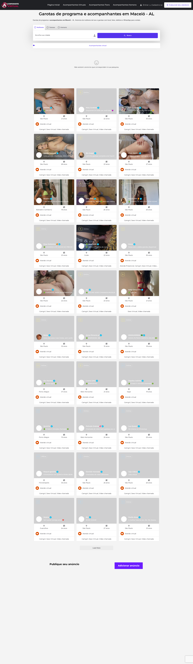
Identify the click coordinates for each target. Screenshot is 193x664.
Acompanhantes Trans (99, 5)
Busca (128, 35)
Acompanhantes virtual (98, 45)
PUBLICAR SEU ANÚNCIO (179, 5)
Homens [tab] (63, 27)
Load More (96, 548)
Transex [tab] (52, 27)
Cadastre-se (157, 5)
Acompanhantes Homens (124, 5)
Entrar (146, 5)
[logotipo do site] (10, 5)
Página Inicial (53, 5)
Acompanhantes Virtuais (74, 5)
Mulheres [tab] (40, 27)
